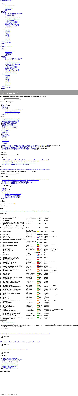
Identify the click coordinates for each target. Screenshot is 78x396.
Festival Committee (8, 8)
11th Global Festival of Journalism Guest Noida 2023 (12, 359)
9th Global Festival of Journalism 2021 (12, 16)
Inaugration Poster (21, 169)
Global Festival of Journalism (10, 27)
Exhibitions (5, 134)
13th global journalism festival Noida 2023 (13, 109)
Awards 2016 (7, 37)
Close (1, 319)
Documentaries (4, 169)
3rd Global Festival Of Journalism (9, 122)
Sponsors (6, 10)
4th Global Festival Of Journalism (11, 110)
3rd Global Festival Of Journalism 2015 (12, 25)
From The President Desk (10, 5)
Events (3, 106)
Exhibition (8, 169)
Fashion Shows (5, 135)
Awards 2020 (7, 33)
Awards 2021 (7, 32)
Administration (8, 9)
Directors (4, 114)
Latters (29, 169)
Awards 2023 (7, 30)
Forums (4, 137)
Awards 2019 (7, 34)
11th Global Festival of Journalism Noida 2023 (14, 13)
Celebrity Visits (8, 42)
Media (3, 41)
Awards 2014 (7, 40)
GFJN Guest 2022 (10, 15)
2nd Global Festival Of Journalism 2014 (12, 112)
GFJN (3, 11)
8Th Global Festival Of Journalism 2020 (12, 19)
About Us (4, 4)
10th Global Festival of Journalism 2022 (12, 14)
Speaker (49, 169)
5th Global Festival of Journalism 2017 (9, 366)
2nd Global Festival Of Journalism (11, 26)
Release (43, 169)
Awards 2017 (7, 36)
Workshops (5, 143)
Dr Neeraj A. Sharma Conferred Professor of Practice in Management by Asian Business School (20, 146)
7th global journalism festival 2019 (11, 113)
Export (5, 319)
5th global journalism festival (8, 124)
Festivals (4, 12)
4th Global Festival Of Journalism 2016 (12, 24)
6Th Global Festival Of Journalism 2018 (12, 22)
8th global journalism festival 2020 (9, 127)
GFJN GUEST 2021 (11, 18)
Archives (1, 205)
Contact (3, 43)
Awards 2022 (7, 31)
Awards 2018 (7, 35)
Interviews (26, 169)
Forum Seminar (12, 169)
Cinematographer (6, 130)
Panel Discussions (39, 169)
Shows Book (46, 169)
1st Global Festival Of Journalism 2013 (10, 120)
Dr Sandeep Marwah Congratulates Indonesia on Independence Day (15, 149)
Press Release (5, 107)
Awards (3, 29)
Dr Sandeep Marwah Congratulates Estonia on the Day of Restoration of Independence (19, 148)
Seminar (4, 142)
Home (3, 3)
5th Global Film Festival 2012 (10, 23)
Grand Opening (17, 169)
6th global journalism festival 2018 (9, 125)
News (3, 104)
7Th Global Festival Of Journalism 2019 (12, 21)
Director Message (8, 7)
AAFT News (5, 105)
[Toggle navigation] (1, 45)
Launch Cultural (32, 169)
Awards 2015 (7, 38)
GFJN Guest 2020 (10, 20)
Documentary (5, 132)
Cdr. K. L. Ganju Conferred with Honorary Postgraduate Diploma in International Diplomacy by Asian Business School (25, 145)
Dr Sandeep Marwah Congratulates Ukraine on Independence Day (15, 147)
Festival (3, 108)
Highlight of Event (6, 138)
